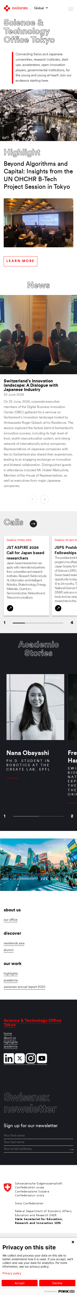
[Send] (71, 1150)
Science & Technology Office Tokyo (32, 1023)
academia (11, 980)
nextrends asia (14, 943)
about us (10, 1038)
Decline (57, 1283)
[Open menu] (71, 8)
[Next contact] (33, 524)
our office (10, 920)
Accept (19, 1283)
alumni (9, 950)
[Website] (10, 608)
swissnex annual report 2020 (24, 987)
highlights (11, 973)
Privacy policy (11, 1273)
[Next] (44, 499)
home (8, 1033)
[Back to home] (16, 8)
